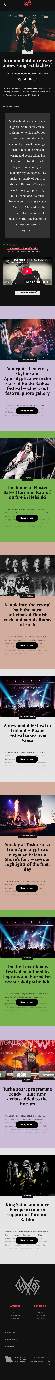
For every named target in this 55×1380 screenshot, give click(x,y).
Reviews (15, 1318)
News (27, 51)
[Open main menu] (50, 4)
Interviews (27, 716)
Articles (27, 596)
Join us (39, 1312)
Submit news (40, 1315)
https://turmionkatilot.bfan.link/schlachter (22, 248)
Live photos (27, 359)
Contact (40, 1318)
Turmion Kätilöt (27, 292)
